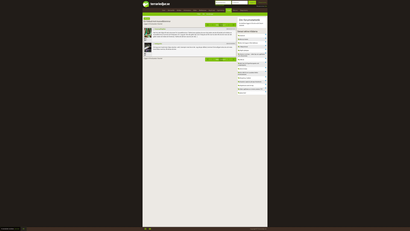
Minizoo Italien (243, 39)
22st (266, 6)
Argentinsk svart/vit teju (246, 85)
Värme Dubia (243, 69)
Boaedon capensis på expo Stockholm (250, 82)
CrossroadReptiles (159, 29)
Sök (203, 14)
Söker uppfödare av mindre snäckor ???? (250, 89)
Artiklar (179, 10)
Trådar (199, 14)
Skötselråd (171, 10)
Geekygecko (158, 43)
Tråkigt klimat (243, 46)
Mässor (235, 10)
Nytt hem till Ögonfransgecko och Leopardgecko (248, 64)
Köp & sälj (212, 10)
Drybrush (242, 35)
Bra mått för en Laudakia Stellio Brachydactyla (248, 73)
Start (163, 10)
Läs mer (16, 229)
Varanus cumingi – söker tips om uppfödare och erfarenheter (251, 55)
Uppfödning (220, 10)
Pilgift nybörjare (244, 50)
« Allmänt (146, 18)
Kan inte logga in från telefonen (248, 43)
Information (187, 10)
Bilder (195, 10)
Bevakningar (209, 14)
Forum (229, 10)
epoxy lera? (242, 93)
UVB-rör (241, 59)
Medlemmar (202, 10)
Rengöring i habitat (245, 78)
